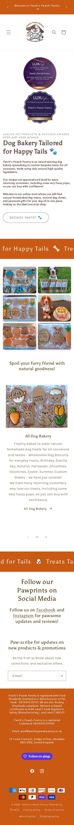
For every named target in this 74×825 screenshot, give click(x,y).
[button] (8, 32)
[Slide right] (46, 537)
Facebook (46, 610)
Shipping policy (49, 816)
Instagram (23, 615)
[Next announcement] (66, 7)
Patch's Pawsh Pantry (35, 804)
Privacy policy (31, 809)
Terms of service (54, 809)
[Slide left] (27, 537)
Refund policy (27, 816)
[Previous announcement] (7, 7)
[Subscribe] (61, 676)
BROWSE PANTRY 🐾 (25, 217)
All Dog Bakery (35, 509)
